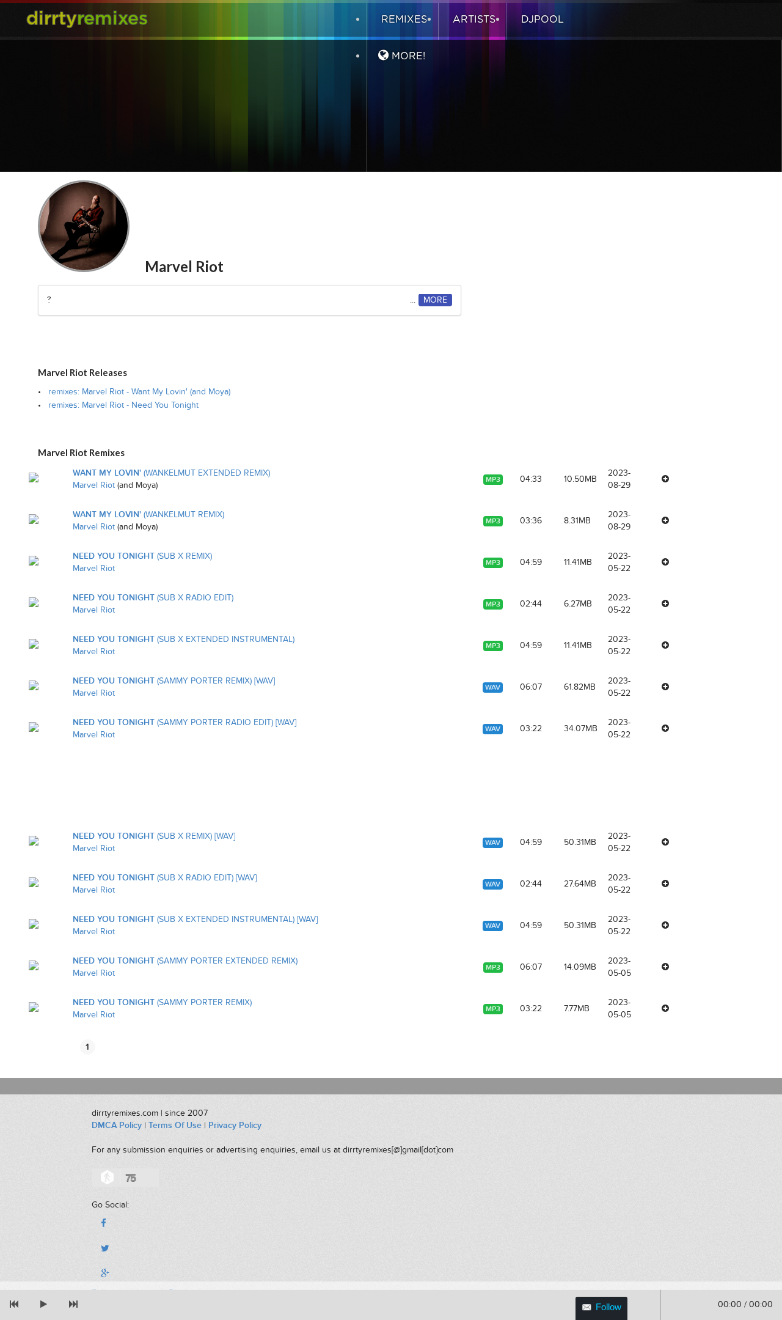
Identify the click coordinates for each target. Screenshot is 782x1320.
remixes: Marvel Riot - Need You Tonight (123, 405)
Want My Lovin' (171, 473)
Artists (472, 19)
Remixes (402, 19)
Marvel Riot (94, 485)
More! (407, 56)
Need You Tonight (142, 556)
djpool (541, 19)
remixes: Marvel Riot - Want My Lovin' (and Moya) (139, 391)
